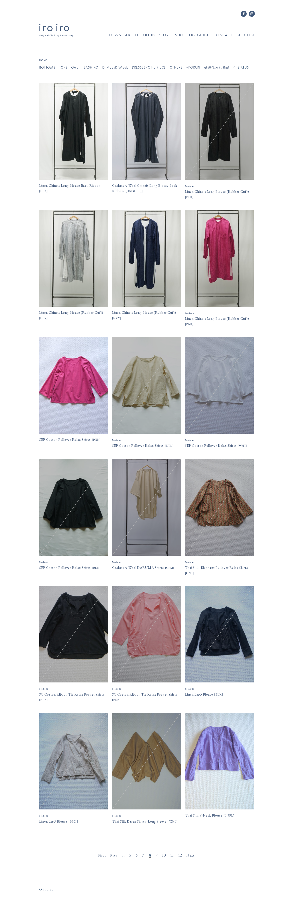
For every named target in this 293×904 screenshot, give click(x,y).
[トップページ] (56, 35)
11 (172, 855)
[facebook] (244, 15)
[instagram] (252, 15)
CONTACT (223, 34)
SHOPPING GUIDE (192, 34)
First (102, 855)
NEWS (115, 34)
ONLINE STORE (157, 34)
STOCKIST (246, 34)
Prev (114, 855)
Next (190, 855)
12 (180, 855)
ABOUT (132, 34)
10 (164, 855)
